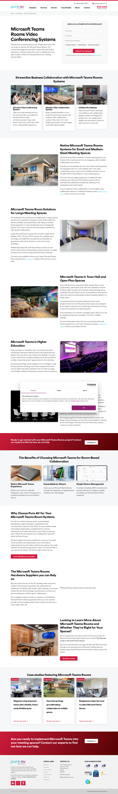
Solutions (32, 8)
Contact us (30, 259)
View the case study (20, 721)
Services (44, 8)
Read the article (69, 658)
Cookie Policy (75, 401)
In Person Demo (71, 45)
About (77, 8)
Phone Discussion (93, 45)
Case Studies (66, 8)
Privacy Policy (98, 55)
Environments (19, 13)
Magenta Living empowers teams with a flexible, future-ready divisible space (26, 705)
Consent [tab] (33, 390)
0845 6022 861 (82, 3)
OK (84, 408)
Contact (87, 8)
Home (12, 13)
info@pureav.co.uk (101, 3)
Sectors (54, 8)
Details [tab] (59, 390)
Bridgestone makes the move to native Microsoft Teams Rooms (91, 705)
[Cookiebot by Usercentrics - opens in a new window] (88, 385)
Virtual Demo (82, 45)
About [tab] (85, 390)
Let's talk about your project (24, 556)
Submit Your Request (84, 51)
